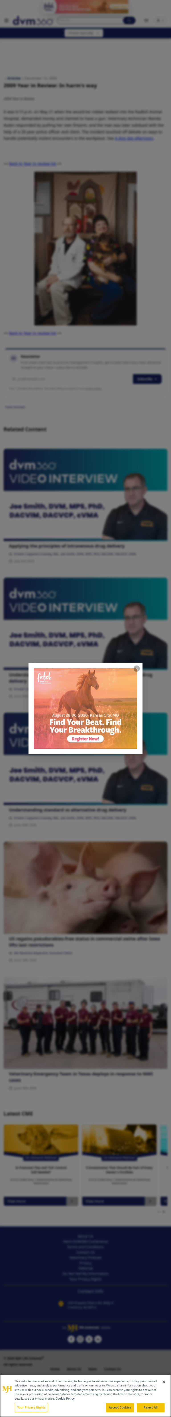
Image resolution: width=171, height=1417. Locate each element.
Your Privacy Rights (31, 1407)
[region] (85, 1396)
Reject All (151, 1407)
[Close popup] (137, 668)
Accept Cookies (120, 1407)
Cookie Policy (65, 1398)
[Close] (164, 1382)
